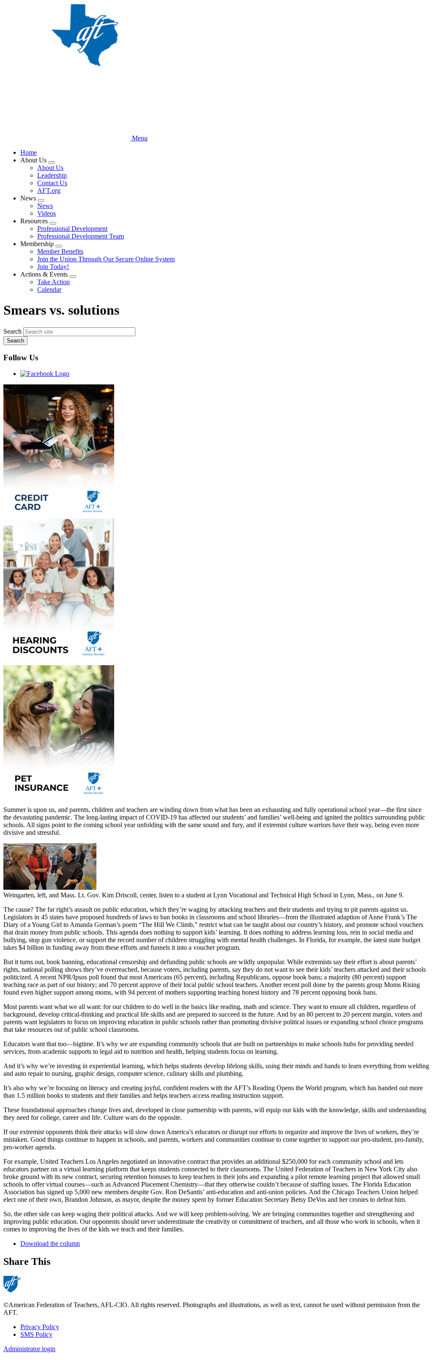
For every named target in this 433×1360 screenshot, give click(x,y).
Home (28, 152)
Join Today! (53, 266)
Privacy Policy (39, 1326)
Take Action (53, 281)
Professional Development (72, 228)
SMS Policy (36, 1334)
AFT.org (48, 190)
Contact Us (52, 182)
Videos (46, 213)
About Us (50, 167)
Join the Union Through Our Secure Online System (106, 259)
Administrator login (29, 1348)
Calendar (49, 289)
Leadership (52, 175)
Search (12, 331)
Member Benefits (60, 251)
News (45, 205)
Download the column (50, 1243)
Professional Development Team (80, 236)
